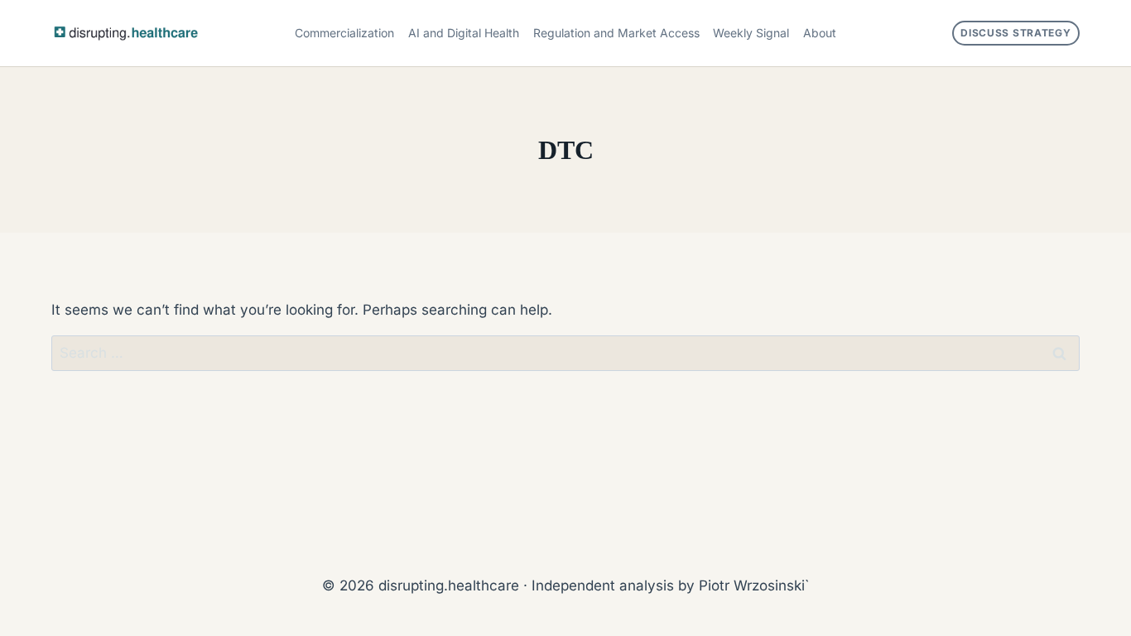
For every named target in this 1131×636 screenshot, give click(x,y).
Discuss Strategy (1015, 32)
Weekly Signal (751, 33)
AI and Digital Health (463, 33)
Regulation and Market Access (616, 33)
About (819, 33)
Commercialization (344, 33)
